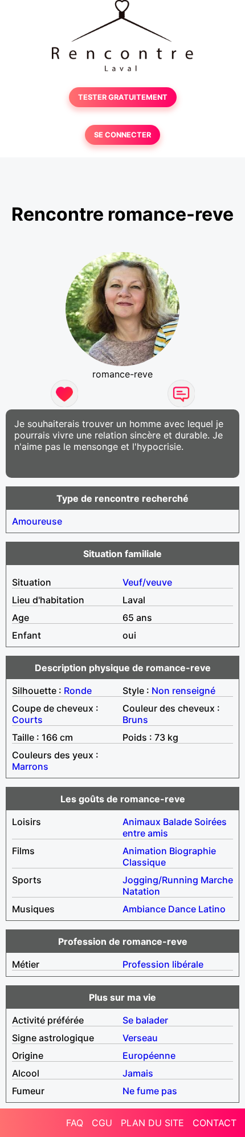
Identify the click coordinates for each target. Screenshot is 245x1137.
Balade (177, 821)
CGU (102, 1122)
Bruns (135, 719)
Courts (27, 719)
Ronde (78, 690)
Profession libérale (162, 964)
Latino (212, 909)
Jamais (137, 1073)
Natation (141, 891)
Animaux (141, 821)
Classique (144, 862)
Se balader (145, 1020)
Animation (144, 850)
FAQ (74, 1122)
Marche (217, 880)
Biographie (192, 850)
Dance (182, 909)
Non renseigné (183, 690)
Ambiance (144, 909)
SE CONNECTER (122, 135)
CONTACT (214, 1122)
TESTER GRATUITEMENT (123, 97)
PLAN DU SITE (152, 1122)
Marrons (30, 766)
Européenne (148, 1055)
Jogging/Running (160, 880)
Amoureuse (37, 521)
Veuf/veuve (147, 582)
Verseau (140, 1037)
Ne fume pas (149, 1091)
